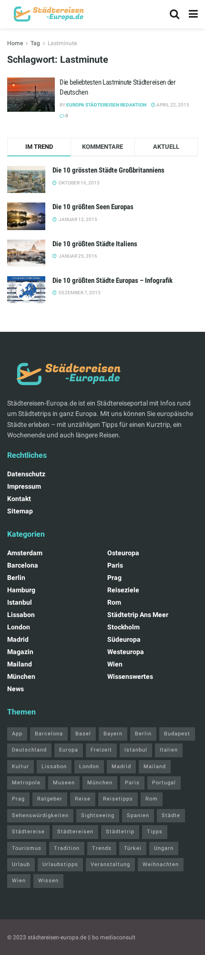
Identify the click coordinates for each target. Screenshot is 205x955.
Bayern (113, 734)
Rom (114, 602)
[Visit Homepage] (47, 14)
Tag (35, 43)
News (15, 689)
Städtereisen (75, 832)
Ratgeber (49, 799)
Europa (68, 750)
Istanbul (19, 602)
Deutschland (29, 750)
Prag (114, 577)
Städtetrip (120, 832)
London (18, 627)
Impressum (24, 486)
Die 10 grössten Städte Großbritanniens (108, 170)
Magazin (20, 652)
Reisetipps (118, 799)
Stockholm (123, 627)
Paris (115, 565)
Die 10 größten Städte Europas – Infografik (112, 280)
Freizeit (101, 750)
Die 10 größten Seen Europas (92, 207)
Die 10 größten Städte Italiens (94, 244)
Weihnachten (161, 864)
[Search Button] (174, 14)
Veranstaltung (110, 864)
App (17, 734)
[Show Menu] (193, 14)
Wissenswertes (130, 676)
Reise (83, 799)
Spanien (138, 815)
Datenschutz (26, 474)
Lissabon (21, 614)
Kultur (20, 766)
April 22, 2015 (172, 104)
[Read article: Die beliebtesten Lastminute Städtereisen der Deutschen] (31, 94)
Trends (102, 848)
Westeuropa (125, 652)
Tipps (155, 832)
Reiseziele (123, 590)
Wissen (48, 881)
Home (15, 43)
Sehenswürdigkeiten (40, 815)
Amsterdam (24, 553)
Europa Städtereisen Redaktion (106, 104)
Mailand (19, 664)
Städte (171, 815)
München (21, 676)
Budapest (177, 734)
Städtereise (28, 832)
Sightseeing (97, 815)
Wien (115, 664)
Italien (169, 750)
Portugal (164, 783)
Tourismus (26, 848)
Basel (83, 734)
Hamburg (21, 590)
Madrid (18, 639)
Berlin (16, 577)
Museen (64, 783)
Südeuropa (124, 639)
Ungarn (164, 848)
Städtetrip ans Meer (137, 614)
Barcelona (22, 565)
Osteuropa (123, 553)
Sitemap (20, 511)
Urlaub (21, 864)
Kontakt (19, 498)
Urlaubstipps (60, 864)
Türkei (133, 848)
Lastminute (62, 43)
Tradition (67, 848)
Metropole (26, 783)
